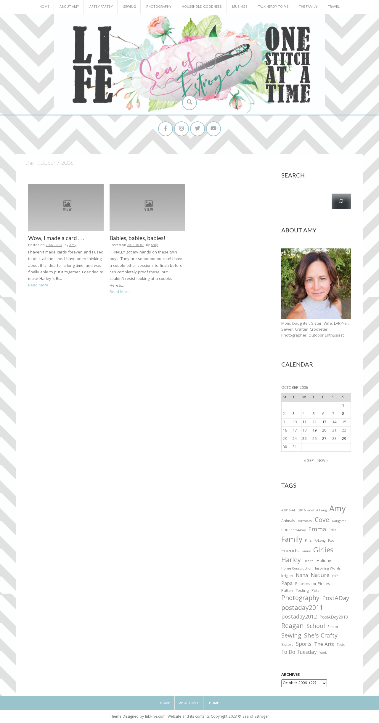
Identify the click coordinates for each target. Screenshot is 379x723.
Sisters (287, 645)
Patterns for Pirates (312, 584)
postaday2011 (302, 608)
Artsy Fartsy (101, 6)
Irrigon (287, 576)
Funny (306, 551)
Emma (317, 530)
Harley (291, 561)
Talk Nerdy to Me (273, 6)
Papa (287, 584)
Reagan (292, 627)
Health (308, 561)
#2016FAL (288, 510)
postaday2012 (299, 617)
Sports (303, 645)
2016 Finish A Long (312, 510)
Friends (290, 551)
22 (344, 430)
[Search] (341, 201)
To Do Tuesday (299, 653)
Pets (315, 591)
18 (304, 430)
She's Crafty (321, 636)
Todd (341, 645)
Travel (334, 6)
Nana (302, 576)
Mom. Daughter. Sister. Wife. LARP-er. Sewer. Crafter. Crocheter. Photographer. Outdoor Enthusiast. (315, 330)
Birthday (305, 521)
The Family (308, 6)
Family (291, 540)
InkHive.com (155, 717)
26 (314, 439)
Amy (72, 245)
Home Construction (296, 569)
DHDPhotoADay (293, 530)
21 (334, 430)
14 (334, 422)
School (315, 627)
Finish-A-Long (315, 541)
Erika (333, 530)
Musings (240, 6)
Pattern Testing (295, 591)
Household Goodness (202, 6)
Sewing (129, 6)
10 (295, 422)
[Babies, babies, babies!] (147, 207)
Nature (320, 576)
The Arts (324, 645)
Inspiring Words (328, 569)
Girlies (323, 551)
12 (314, 422)
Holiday (323, 561)
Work (323, 653)
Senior (332, 627)
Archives (290, 675)
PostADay (335, 598)
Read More (38, 285)
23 (285, 439)
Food (331, 541)
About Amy (69, 6)
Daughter (339, 521)
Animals (288, 521)
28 (334, 439)
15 (344, 422)
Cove (322, 521)
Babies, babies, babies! (138, 237)
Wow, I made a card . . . (56, 237)
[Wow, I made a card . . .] (66, 207)
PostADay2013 (333, 618)
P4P (335, 576)
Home (44, 6)
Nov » (323, 461)
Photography (158, 6)
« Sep (309, 461)
